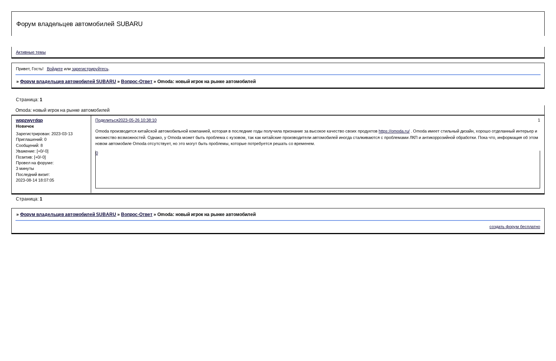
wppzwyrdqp (29, 120)
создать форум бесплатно (514, 226)
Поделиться (106, 120)
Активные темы (31, 52)
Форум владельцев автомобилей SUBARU (68, 81)
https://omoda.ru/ (394, 131)
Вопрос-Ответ (136, 81)
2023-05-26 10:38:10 (137, 120)
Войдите (55, 68)
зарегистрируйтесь (90, 68)
